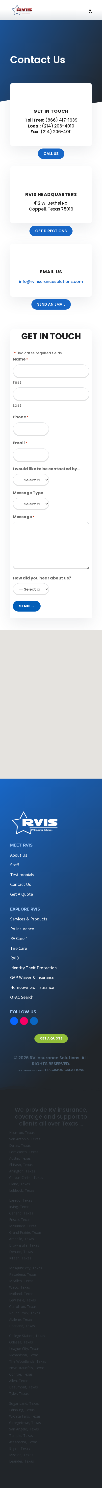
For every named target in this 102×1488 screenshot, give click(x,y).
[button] (53, 696)
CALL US (51, 153)
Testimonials (22, 874)
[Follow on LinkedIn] (34, 1021)
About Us (18, 855)
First (17, 382)
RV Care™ (18, 938)
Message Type (28, 493)
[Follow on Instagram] (24, 1021)
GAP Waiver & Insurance (32, 977)
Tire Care (18, 948)
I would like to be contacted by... (46, 469)
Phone (20, 417)
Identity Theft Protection (33, 968)
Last (17, 405)
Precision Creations (51, 1070)
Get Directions (51, 231)
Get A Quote (21, 894)
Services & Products (28, 919)
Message (23, 517)
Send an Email (51, 304)
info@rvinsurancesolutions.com (51, 281)
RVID (14, 958)
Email (20, 443)
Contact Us (20, 884)
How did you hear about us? (42, 578)
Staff (14, 865)
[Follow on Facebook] (14, 1021)
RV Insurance (22, 929)
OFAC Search (21, 997)
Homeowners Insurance (32, 987)
